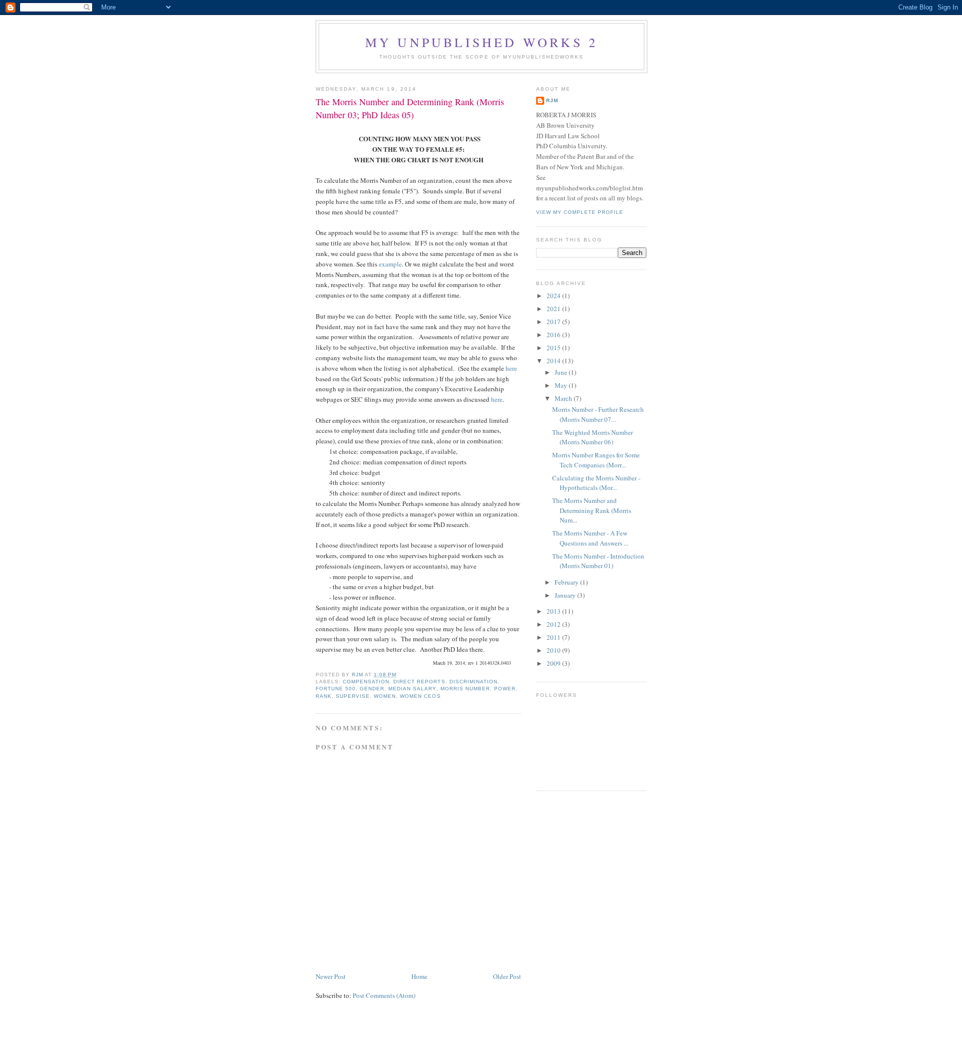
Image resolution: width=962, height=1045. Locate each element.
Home (419, 976)
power (505, 688)
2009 (554, 663)
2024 (554, 295)
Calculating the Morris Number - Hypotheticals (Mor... (596, 482)
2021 (554, 308)
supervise (353, 696)
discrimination (473, 681)
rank (324, 696)
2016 (554, 334)
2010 (554, 650)
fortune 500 (336, 688)
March (564, 398)
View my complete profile (579, 212)
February (567, 582)
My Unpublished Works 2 (481, 42)
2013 (554, 611)
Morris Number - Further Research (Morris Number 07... (598, 414)
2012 (554, 624)
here (511, 368)
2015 (554, 347)
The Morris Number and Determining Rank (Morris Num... (591, 510)
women (385, 696)
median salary (412, 688)
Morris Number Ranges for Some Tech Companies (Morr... (596, 459)
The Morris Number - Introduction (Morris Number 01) (598, 561)
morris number (465, 688)
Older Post (507, 976)
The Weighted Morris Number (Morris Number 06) (592, 437)
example (390, 264)
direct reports (419, 681)
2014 (554, 360)
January (566, 595)
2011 (554, 637)
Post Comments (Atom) (384, 995)
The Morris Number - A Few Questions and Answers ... (590, 538)
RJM (552, 100)
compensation (366, 681)
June (562, 372)
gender (372, 688)
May (562, 385)
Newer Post (331, 976)
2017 (554, 321)
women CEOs (420, 696)
